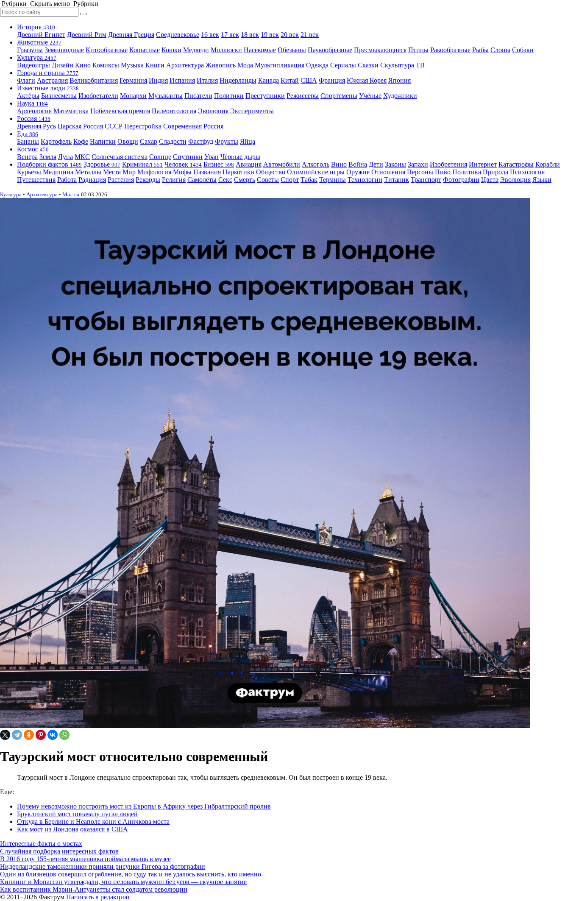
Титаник (396, 179)
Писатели (198, 95)
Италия (207, 80)
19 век (270, 34)
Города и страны (47, 72)
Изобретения (448, 164)
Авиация (249, 164)
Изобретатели (98, 95)
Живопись (221, 65)
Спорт (290, 179)
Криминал (142, 164)
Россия (33, 118)
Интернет (483, 164)
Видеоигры (33, 65)
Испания (182, 80)
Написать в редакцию (97, 897)
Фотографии (461, 179)
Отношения (388, 172)
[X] (5, 735)
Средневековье (177, 34)
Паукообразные (330, 49)
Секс (225, 179)
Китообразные (107, 49)
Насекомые (260, 49)
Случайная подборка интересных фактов (59, 851)
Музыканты (165, 95)
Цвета (489, 179)
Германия (133, 80)
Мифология (154, 172)
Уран (211, 156)
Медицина (58, 172)
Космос (33, 149)
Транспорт (426, 179)
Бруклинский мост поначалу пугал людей (77, 813)
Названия (207, 172)
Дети (376, 164)
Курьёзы (29, 172)
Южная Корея (367, 80)
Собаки (523, 49)
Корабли (547, 164)
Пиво (443, 172)
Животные (39, 42)
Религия (174, 179)
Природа (495, 172)
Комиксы (105, 65)
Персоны (420, 172)
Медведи (196, 49)
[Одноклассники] (29, 735)
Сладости (173, 141)
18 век (250, 34)
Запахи (418, 164)
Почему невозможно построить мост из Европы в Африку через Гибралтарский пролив (144, 806)
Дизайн (62, 65)
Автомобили (281, 164)
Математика (71, 110)
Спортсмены (338, 95)
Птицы (418, 49)
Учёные (370, 95)
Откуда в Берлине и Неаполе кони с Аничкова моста (93, 821)
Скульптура (397, 65)
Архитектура (185, 65)
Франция (332, 80)
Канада (268, 80)
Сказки (368, 65)
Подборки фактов (49, 164)
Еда (27, 133)
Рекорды (148, 179)
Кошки (171, 49)
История (36, 27)
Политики (229, 95)
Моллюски (226, 49)
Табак (309, 179)
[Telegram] (17, 735)
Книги (154, 65)
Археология (34, 110)
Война (357, 164)
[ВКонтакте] (52, 735)
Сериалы (343, 65)
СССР (113, 126)
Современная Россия (193, 126)
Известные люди (48, 88)
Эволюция (213, 110)
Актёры (28, 95)
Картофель (56, 141)
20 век (290, 34)
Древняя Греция (131, 34)
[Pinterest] (41, 735)
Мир (129, 172)
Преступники (265, 95)
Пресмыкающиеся (380, 49)
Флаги (26, 80)
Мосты (70, 194)
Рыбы (480, 49)
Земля (47, 156)
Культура (36, 57)
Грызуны (30, 49)
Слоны (500, 49)
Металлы (88, 172)
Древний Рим (86, 34)
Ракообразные (450, 49)
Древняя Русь (36, 126)
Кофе (80, 141)
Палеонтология (174, 110)
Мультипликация (279, 65)
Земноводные (64, 49)
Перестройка (142, 126)
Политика (466, 172)
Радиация (92, 179)
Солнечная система (120, 156)
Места (112, 172)
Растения (121, 179)
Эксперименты (252, 110)
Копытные (144, 49)
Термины (332, 179)
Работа (67, 179)
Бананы (28, 141)
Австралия (52, 80)
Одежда (317, 65)
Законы (395, 164)
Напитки (103, 141)
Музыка (132, 65)
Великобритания (94, 80)
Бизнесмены (59, 95)
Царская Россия (80, 126)
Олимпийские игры (316, 172)
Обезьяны (292, 49)
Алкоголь (315, 164)
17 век (230, 34)
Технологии (365, 179)
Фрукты (226, 141)
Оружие (358, 172)
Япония (399, 80)
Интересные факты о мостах (41, 843)
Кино (83, 65)
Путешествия (36, 179)
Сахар (148, 141)
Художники (400, 95)
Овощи (127, 141)
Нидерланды (238, 80)
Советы (268, 179)
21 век (310, 34)
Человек (183, 164)
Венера (27, 156)
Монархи (133, 95)
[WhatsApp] (64, 735)
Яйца (247, 141)
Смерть (244, 179)
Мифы (182, 172)
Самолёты (202, 179)
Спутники (188, 156)
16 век (210, 34)
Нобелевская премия (120, 110)
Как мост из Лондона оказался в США (72, 829)
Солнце (160, 156)
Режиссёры (303, 95)
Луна (65, 156)
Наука (32, 103)
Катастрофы (516, 164)
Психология (527, 172)
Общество (270, 172)
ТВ (420, 65)
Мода (245, 65)
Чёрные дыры (240, 156)
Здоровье (102, 164)
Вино (339, 164)
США (309, 80)
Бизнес (218, 164)
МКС (82, 156)
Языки (541, 179)
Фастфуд (200, 141)
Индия (158, 80)
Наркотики (238, 172)
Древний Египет (41, 34)
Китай (290, 80)
